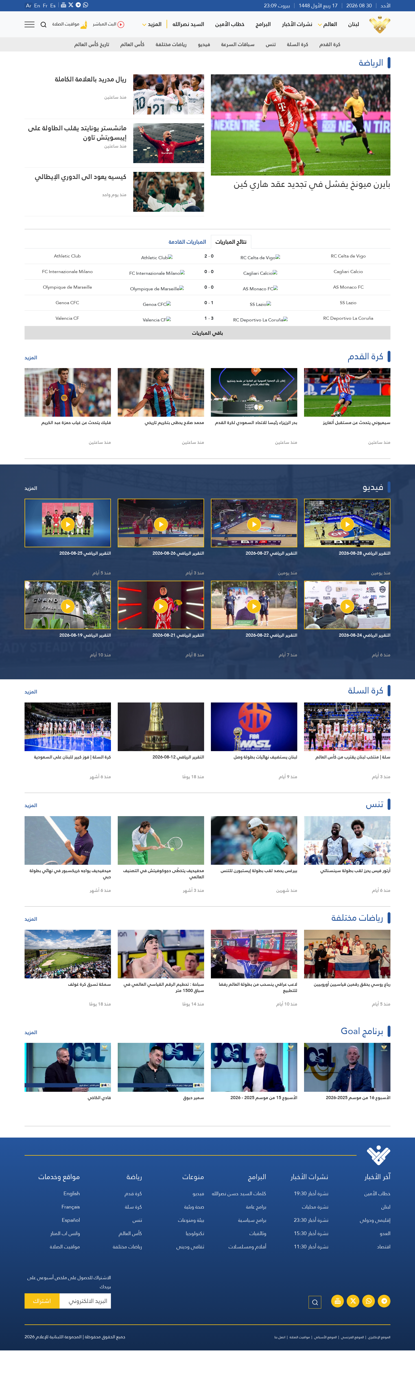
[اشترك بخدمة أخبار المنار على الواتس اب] (369, 1301)
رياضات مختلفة (171, 44)
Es (53, 6)
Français (71, 1206)
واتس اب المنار (65, 1233)
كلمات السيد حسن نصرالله (239, 1193)
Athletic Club (67, 256)
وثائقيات (258, 1233)
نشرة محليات (315, 1206)
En (37, 6)
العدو (385, 1233)
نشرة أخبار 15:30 (311, 1233)
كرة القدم (330, 44)
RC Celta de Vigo (348, 256)
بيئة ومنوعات (191, 1220)
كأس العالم (133, 44)
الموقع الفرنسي (352, 1337)
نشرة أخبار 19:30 (311, 1193)
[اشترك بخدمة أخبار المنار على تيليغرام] (384, 1301)
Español (71, 1220)
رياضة (134, 1176)
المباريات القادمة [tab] (187, 241)
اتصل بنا (279, 1337)
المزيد (154, 24)
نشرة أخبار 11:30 (311, 1246)
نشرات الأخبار (297, 24)
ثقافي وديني (190, 1246)
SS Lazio (348, 303)
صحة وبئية (194, 1206)
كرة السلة (297, 44)
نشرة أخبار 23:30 (311, 1220)
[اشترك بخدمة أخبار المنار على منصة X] (353, 1301)
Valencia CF (67, 318)
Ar (28, 6)
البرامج (263, 24)
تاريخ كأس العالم (92, 44)
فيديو (204, 44)
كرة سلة (133, 1206)
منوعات (193, 1176)
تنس (271, 44)
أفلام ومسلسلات (247, 1246)
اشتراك (42, 1300)
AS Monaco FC (348, 287)
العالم (330, 24)
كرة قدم (133, 1193)
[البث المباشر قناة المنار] (337, 1301)
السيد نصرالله (188, 24)
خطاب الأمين (229, 24)
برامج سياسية (252, 1220)
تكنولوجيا (195, 1233)
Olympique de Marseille (67, 287)
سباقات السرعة (238, 44)
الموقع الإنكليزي (379, 1337)
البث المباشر (104, 24)
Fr (45, 6)
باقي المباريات (207, 333)
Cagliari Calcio (348, 271)
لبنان (353, 24)
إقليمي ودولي (375, 1220)
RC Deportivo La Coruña (348, 318)
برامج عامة (256, 1206)
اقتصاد (383, 1246)
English (72, 1193)
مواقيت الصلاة (66, 24)
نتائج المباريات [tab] (231, 241)
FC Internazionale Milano (67, 271)
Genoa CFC (67, 303)
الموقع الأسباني (325, 1337)
